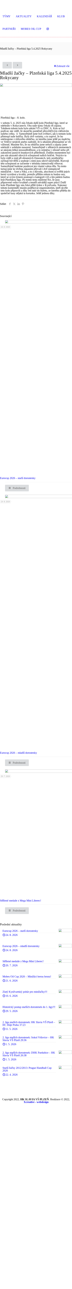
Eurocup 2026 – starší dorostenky (17, 478)
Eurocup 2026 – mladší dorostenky (18, 752)
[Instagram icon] (36, 1106)
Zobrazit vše (62, 66)
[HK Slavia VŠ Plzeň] (25, 5)
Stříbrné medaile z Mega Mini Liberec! (20, 900)
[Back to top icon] (67, 1284)
